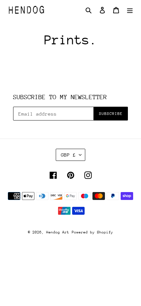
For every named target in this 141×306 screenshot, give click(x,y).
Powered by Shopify (92, 232)
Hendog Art (57, 232)
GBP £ (68, 155)
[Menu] (130, 10)
